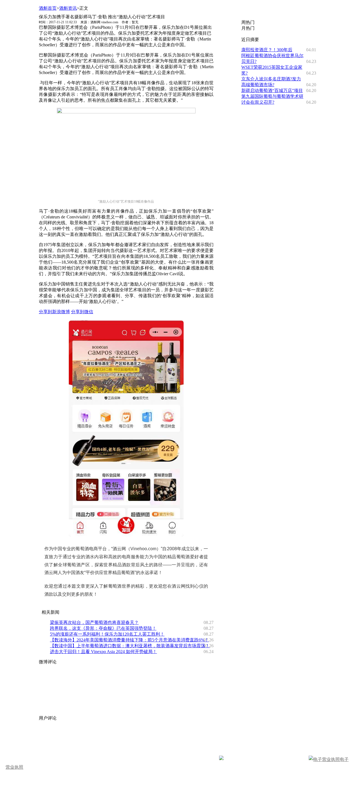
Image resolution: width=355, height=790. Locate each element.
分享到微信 (82, 311)
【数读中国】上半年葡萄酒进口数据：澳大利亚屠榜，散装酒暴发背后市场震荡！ (130, 645)
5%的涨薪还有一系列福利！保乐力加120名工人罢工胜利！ (107, 634)
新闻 (28, 745)
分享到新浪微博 (54, 311)
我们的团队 (78, 737)
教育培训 (153, 745)
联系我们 (182, 737)
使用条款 (255, 737)
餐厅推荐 (104, 745)
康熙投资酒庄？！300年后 (266, 49)
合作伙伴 (133, 737)
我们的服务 (49, 737)
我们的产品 (106, 737)
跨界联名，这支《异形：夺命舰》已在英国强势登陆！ (103, 628)
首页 (13, 745)
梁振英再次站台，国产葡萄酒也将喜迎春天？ (94, 622)
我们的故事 (20, 737)
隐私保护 (231, 737)
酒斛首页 (48, 8)
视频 (44, 745)
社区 (59, 745)
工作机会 (157, 737)
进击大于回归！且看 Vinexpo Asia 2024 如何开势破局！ (103, 651)
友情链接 (206, 737)
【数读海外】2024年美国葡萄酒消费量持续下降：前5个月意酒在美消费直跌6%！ (129, 640)
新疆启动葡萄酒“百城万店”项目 (272, 90)
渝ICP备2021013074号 (287, 759)
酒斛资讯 (68, 8)
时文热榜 (80, 745)
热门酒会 (129, 745)
